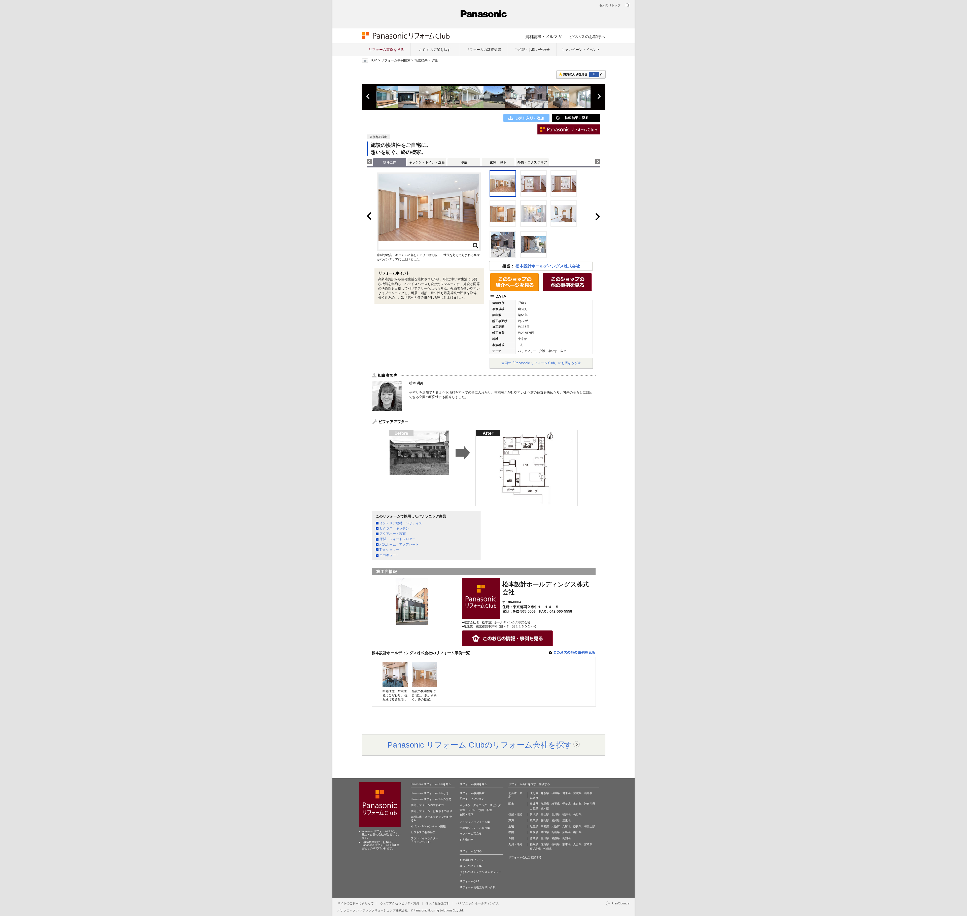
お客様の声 (466, 839)
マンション (477, 798)
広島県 (566, 832)
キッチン (465, 805)
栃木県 (545, 808)
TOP (373, 60)
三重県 (566, 820)
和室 (489, 810)
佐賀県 (545, 844)
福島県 (534, 797)
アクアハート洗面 (392, 534)
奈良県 (577, 826)
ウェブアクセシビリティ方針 (399, 903)
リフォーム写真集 (471, 833)
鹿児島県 (535, 848)
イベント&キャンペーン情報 (428, 826)
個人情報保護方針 (438, 903)
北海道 (534, 793)
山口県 (577, 832)
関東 (511, 803)
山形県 (588, 793)
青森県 (545, 793)
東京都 (577, 803)
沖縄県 (547, 848)
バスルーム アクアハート (399, 544)
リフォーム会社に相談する (525, 857)
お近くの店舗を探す (435, 50)
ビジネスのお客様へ (587, 36)
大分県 (577, 844)
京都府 (545, 826)
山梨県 (534, 808)
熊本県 (566, 844)
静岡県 (545, 820)
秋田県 (555, 793)
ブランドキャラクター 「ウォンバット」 (424, 840)
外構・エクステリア (532, 162)
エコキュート (389, 555)
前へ (368, 96)
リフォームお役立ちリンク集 (478, 887)
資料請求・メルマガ (543, 36)
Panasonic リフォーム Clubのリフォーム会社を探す (480, 745)
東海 (511, 820)
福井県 (566, 814)
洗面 (481, 810)
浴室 (464, 162)
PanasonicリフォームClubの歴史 (431, 799)
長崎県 (555, 844)
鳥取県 (534, 832)
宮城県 (577, 793)
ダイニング (480, 805)
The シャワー (389, 550)
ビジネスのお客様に (423, 832)
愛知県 (555, 820)
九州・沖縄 (515, 844)
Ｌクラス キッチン (394, 528)
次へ (599, 96)
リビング (495, 805)
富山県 (545, 814)
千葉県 (566, 803)
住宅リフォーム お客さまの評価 (431, 811)
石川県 (555, 814)
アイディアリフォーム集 (475, 821)
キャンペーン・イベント (580, 50)
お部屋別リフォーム (472, 859)
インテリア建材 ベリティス (400, 523)
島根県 (545, 832)
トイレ (472, 810)
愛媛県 (555, 838)
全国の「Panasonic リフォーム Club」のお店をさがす (541, 363)
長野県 (577, 814)
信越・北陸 (515, 814)
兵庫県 (566, 826)
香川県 (545, 838)
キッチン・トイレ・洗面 (427, 162)
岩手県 (566, 793)
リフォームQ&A (469, 881)
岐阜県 (534, 820)
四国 (511, 838)
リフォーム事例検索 (395, 60)
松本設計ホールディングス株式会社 (547, 266)
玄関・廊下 (498, 162)
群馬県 (545, 803)
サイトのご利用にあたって (355, 903)
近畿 (511, 826)
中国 (511, 832)
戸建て (464, 798)
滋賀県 (534, 826)
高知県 (566, 838)
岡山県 (555, 832)
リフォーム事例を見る (386, 50)
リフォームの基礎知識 (483, 50)
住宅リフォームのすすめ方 (427, 804)
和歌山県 (589, 826)
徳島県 (534, 838)
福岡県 (534, 844)
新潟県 (534, 814)
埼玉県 (555, 803)
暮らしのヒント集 (471, 865)
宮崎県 (588, 844)
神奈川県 (589, 803)
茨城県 (534, 803)
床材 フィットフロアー (397, 539)
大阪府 (555, 826)
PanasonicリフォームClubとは (429, 793)
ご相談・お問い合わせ (532, 50)
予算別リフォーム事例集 (475, 827)
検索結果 (421, 60)
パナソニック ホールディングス (477, 903)
